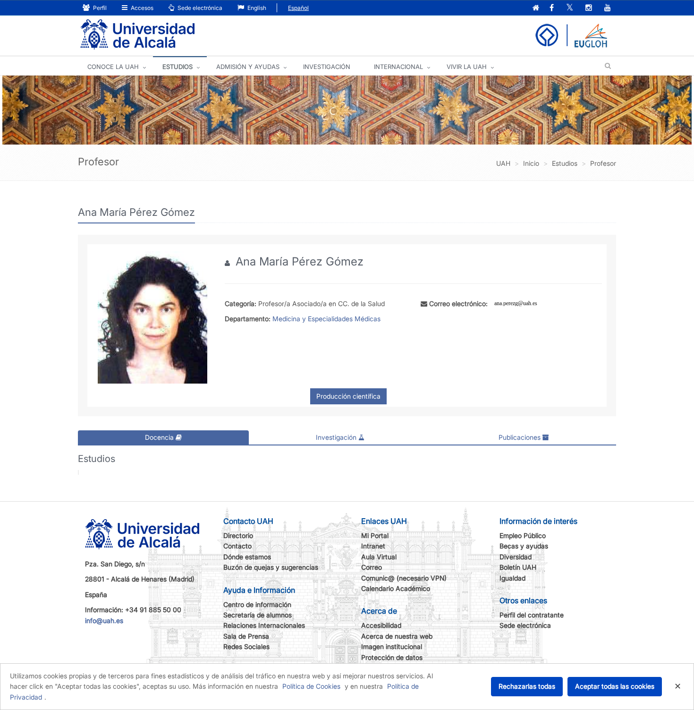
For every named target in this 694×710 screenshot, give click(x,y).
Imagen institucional (391, 646)
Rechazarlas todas (527, 686)
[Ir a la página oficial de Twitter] (569, 8)
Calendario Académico (395, 588)
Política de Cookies (311, 686)
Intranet (373, 546)
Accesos (141, 7)
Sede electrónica (199, 7)
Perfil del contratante (531, 615)
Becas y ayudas (523, 546)
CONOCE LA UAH (113, 66)
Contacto (237, 546)
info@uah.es (104, 620)
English (256, 7)
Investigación (337, 437)
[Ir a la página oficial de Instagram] (588, 8)
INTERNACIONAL (398, 66)
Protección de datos (392, 657)
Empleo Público (522, 535)
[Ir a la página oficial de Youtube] (607, 8)
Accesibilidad (381, 625)
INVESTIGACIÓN (326, 66)
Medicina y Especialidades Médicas (326, 319)
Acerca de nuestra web (396, 636)
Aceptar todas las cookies (614, 686)
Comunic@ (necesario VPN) (404, 578)
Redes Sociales (246, 646)
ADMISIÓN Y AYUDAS (247, 66)
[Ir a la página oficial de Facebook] (552, 8)
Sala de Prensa (246, 636)
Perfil (99, 7)
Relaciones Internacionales (264, 625)
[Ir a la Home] (137, 35)
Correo (371, 567)
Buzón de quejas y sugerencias (270, 567)
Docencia (160, 437)
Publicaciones (520, 437)
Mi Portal (375, 535)
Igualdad (512, 578)
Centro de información (257, 604)
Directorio (238, 535)
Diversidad (515, 557)
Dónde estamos (247, 557)
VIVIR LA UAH (467, 66)
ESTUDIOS (177, 66)
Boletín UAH (517, 567)
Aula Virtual (379, 557)
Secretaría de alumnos (257, 615)
